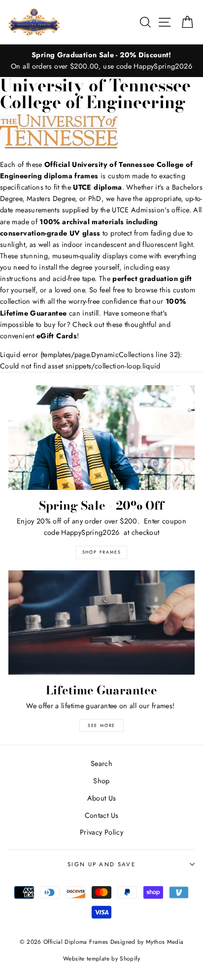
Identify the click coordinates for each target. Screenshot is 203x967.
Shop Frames (101, 552)
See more (101, 725)
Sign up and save (101, 864)
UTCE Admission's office (150, 210)
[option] (101, 60)
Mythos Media (164, 941)
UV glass (85, 233)
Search (101, 763)
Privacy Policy (101, 832)
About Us (101, 798)
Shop (101, 781)
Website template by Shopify (101, 958)
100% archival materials (81, 222)
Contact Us (102, 815)
